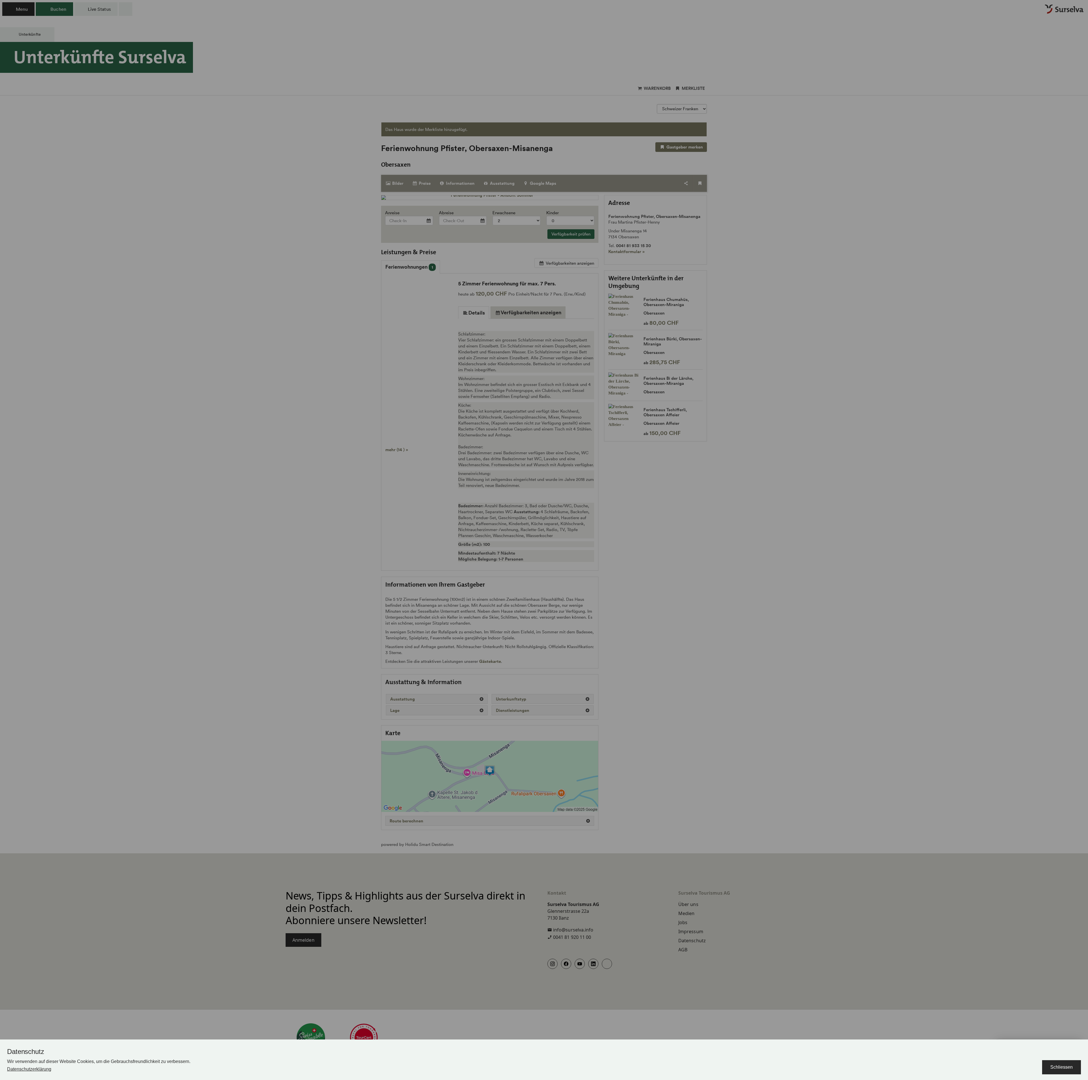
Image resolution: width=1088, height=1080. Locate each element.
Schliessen (1061, 1067)
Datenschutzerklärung (29, 1069)
